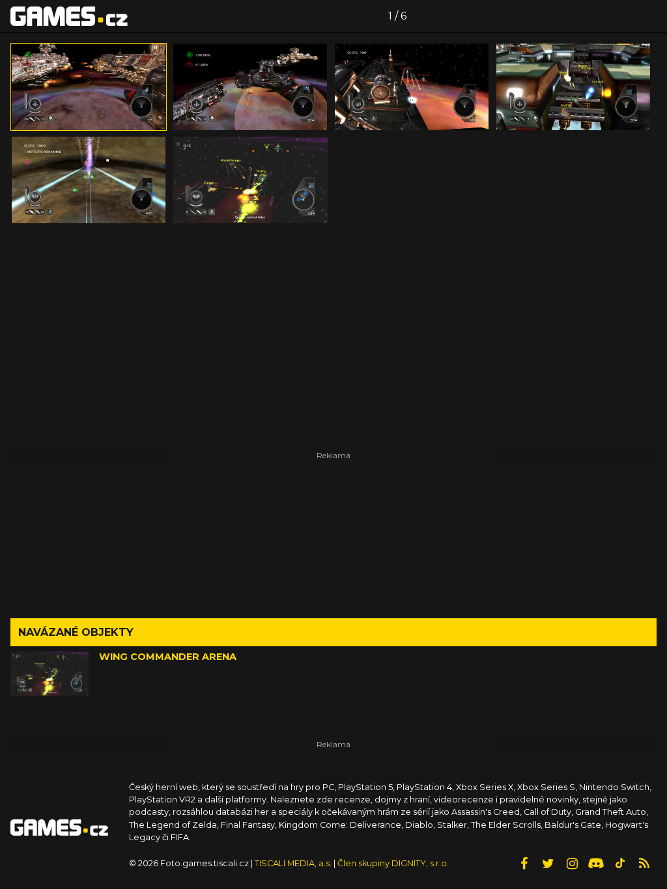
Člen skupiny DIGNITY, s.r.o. (393, 863)
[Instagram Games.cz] (572, 863)
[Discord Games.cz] (596, 863)
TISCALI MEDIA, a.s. (293, 863)
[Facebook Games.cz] (523, 863)
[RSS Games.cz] (644, 863)
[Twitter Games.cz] (548, 863)
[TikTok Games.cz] (620, 863)
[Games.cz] (69, 15)
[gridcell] (88, 87)
